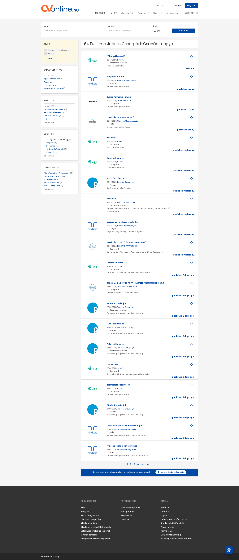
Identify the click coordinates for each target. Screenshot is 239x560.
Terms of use (167, 531)
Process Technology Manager (122, 446)
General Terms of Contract (174, 519)
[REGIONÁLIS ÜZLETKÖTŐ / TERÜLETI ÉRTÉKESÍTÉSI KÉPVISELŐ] (92, 287)
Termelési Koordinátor (118, 384)
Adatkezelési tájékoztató (172, 523)
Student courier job (117, 303)
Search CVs (126, 515)
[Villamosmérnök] (92, 266)
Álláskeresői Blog (89, 523)
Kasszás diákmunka (117, 178)
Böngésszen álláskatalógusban (96, 538)
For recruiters (172, 13)
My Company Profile (130, 507)
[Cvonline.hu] (60, 8)
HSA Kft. (120, 60)
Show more (49, 122)
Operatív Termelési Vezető (120, 117)
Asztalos (111, 198)
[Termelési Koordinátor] (92, 389)
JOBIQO (56, 556)
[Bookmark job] (192, 56)
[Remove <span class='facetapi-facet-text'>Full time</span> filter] (45, 53)
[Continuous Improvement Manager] (92, 429)
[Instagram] (48, 507)
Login (178, 5)
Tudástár (142, 13)
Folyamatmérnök (115, 76)
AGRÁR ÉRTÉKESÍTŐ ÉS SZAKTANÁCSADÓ (126, 242)
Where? (111, 26)
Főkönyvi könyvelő (116, 56)
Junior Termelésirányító (119, 97)
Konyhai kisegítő (115, 158)
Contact (165, 511)
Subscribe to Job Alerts (172, 472)
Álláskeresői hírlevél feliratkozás (96, 527)
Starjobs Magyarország (127, 121)
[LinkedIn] (52, 507)
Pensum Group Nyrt (125, 182)
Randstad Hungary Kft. (127, 80)
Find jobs (85, 511)
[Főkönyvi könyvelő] (92, 60)
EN (158, 5)
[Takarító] (92, 141)
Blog (155, 13)
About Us (165, 507)
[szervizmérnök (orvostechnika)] (92, 226)
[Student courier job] (92, 307)
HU (163, 5)
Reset (49, 58)
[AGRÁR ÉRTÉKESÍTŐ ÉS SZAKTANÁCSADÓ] (92, 246)
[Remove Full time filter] (45, 75)
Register (191, 5)
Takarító (111, 137)
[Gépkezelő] (92, 368)
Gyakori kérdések (89, 534)
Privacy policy (167, 527)
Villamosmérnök (115, 262)
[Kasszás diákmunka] (92, 182)
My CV (114, 13)
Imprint (164, 515)
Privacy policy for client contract (176, 538)
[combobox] (74, 31)
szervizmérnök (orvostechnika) (123, 222)
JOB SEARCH (100, 13)
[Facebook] (43, 507)
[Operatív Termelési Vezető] (92, 121)
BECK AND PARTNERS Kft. (127, 246)
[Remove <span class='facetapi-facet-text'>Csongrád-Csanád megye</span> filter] (45, 50)
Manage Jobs (127, 511)
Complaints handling (171, 534)
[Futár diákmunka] (92, 328)
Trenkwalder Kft (124, 100)
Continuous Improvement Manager (125, 425)
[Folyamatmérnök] (92, 80)
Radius (156, 26)
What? (47, 26)
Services (125, 519)
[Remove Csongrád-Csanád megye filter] (45, 139)
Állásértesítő (127, 13)
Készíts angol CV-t (90, 515)
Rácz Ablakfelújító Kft (126, 202)
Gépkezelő (112, 364)
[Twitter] (56, 507)
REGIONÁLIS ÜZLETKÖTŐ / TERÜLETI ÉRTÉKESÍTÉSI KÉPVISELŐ (135, 283)
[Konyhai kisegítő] (92, 162)
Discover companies (91, 519)
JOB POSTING (191, 13)
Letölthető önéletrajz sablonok (95, 531)
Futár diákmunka (115, 323)
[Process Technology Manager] (92, 450)
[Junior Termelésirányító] (92, 101)
